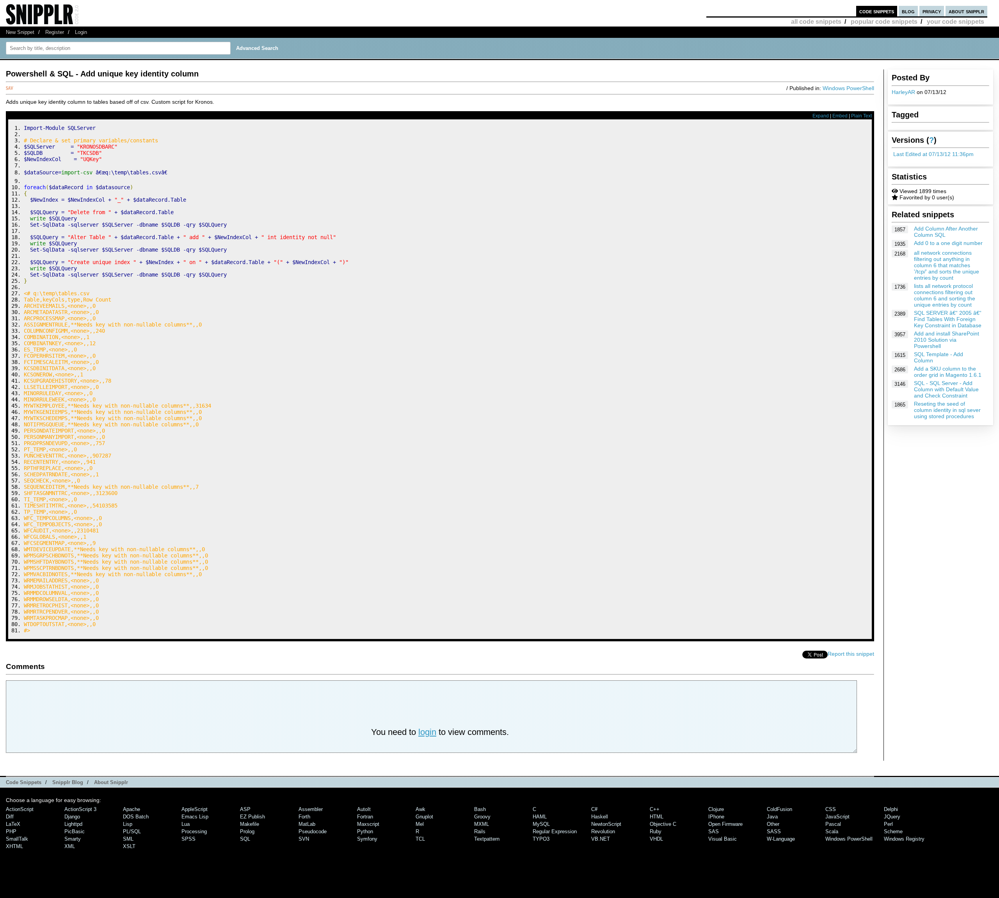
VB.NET (600, 839)
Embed (840, 116)
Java (772, 817)
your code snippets (955, 21)
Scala (831, 831)
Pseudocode (313, 831)
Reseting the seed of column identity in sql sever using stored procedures (947, 410)
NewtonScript (606, 824)
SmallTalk (17, 839)
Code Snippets (23, 782)
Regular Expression (555, 831)
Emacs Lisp (194, 817)
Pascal (833, 824)
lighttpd (73, 824)
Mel (420, 824)
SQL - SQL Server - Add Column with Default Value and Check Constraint (946, 389)
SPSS (188, 839)
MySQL (541, 824)
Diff (10, 817)
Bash (480, 809)
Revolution (603, 831)
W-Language (781, 839)
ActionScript (20, 809)
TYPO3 (541, 839)
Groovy (482, 817)
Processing (194, 831)
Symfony (367, 839)
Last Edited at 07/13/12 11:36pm (933, 154)
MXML (481, 824)
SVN (304, 839)
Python (365, 831)
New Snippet (20, 32)
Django (72, 817)
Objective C (663, 824)
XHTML (14, 846)
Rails (479, 831)
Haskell (599, 817)
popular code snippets (884, 21)
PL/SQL (132, 831)
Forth (304, 817)
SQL (245, 839)
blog (908, 11)
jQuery (892, 817)
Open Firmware (725, 824)
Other (773, 824)
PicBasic (74, 831)
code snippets (876, 11)
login (427, 732)
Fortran (365, 817)
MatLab (307, 824)
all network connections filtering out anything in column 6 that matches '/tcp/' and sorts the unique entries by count (946, 265)
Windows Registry (904, 839)
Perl (888, 824)
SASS (774, 831)
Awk (420, 809)
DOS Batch (136, 817)
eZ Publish (252, 817)
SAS (713, 831)
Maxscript (368, 824)
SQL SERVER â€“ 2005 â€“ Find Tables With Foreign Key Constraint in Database (947, 319)
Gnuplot (424, 817)
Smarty (72, 839)
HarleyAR (903, 92)
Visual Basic (722, 839)
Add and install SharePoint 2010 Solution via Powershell (946, 339)
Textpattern (487, 839)
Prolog (247, 831)
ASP (245, 809)
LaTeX (13, 824)
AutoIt (364, 809)
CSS (830, 809)
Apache (131, 809)
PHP (11, 831)
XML (69, 846)
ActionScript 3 (80, 809)
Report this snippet (851, 654)
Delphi (891, 809)
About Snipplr (111, 782)
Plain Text (861, 116)
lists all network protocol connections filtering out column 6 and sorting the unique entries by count (944, 295)
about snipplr (966, 11)
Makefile (249, 824)
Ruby (655, 831)
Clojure (716, 809)
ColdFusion (779, 809)
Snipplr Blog (67, 782)
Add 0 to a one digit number (948, 243)
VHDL (656, 839)
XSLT (129, 846)
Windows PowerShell (848, 88)
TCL (420, 839)
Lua (185, 824)
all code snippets (816, 21)
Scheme (893, 831)
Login (81, 32)
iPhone (716, 817)
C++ (654, 809)
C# (594, 809)
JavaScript (837, 817)
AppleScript (194, 809)
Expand (820, 116)
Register (54, 32)
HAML (540, 817)
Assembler (311, 809)
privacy (932, 11)
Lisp (127, 824)
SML (128, 839)
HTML (656, 817)
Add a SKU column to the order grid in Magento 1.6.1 (947, 372)
